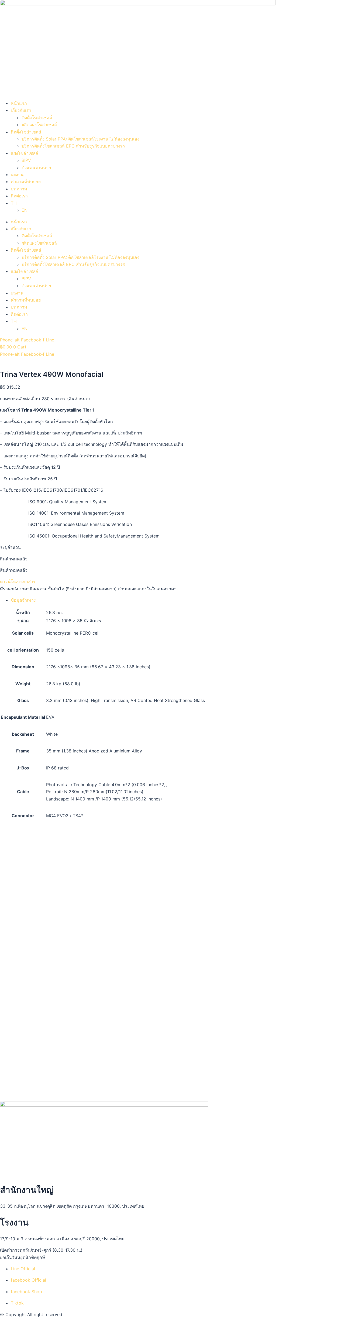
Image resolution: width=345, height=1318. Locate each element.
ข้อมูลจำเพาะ (23, 600)
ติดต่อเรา (19, 195)
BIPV (26, 160)
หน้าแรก (19, 103)
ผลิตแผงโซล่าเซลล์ (39, 124)
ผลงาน (17, 174)
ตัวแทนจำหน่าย (36, 167)
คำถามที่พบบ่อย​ (26, 181)
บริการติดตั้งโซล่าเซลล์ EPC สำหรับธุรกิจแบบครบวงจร (73, 146)
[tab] (172, 600)
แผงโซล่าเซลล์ (24, 153)
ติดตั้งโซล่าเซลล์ (37, 117)
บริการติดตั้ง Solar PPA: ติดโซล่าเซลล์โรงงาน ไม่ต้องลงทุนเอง (80, 139)
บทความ (19, 188)
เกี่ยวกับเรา (21, 110)
